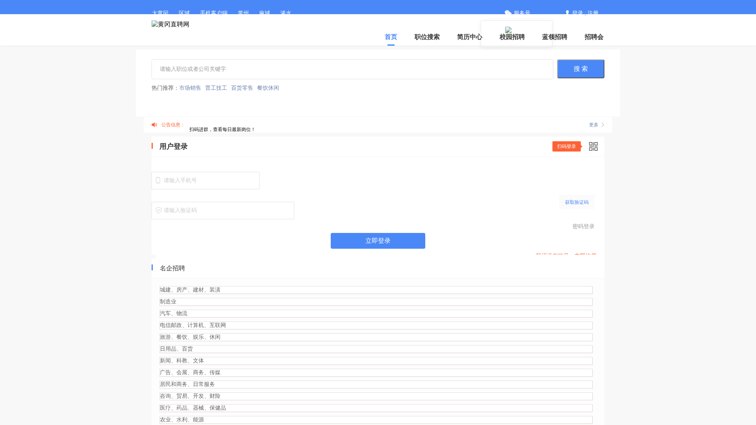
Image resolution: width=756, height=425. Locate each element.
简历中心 (469, 36)
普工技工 (216, 88)
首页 (391, 36)
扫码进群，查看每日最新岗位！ (222, 129)
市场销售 (190, 88)
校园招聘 (512, 36)
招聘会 (594, 36)
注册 (592, 13)
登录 (577, 13)
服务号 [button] (522, 13)
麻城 (264, 13)
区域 (184, 13)
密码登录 (584, 226)
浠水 (285, 13)
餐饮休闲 (268, 88)
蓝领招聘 (554, 36)
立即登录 (378, 240)
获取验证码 (577, 202)
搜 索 (581, 68)
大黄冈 (160, 13)
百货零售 (242, 88)
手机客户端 (214, 13)
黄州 (243, 13)
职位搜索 (427, 36)
